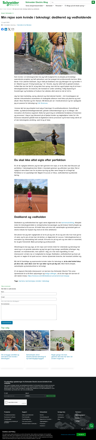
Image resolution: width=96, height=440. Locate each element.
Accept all (81, 434)
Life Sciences (43, 103)
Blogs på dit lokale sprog (75, 6)
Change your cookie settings (68, 434)
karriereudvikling (68, 223)
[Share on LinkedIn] (6, 29)
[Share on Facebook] (2, 29)
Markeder (49, 6)
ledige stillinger (50, 273)
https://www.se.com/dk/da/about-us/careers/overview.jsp (48, 276)
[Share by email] (12, 29)
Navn (2, 291)
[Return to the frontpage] (11, 3)
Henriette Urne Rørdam (24, 25)
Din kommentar (5, 304)
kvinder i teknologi (42, 281)
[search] (93, 2)
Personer (59, 6)
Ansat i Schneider (7, 9)
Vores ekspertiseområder (34, 6)
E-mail (2, 297)
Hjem (1, 9)
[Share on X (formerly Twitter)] (9, 29)
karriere (22, 281)
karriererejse (30, 281)
